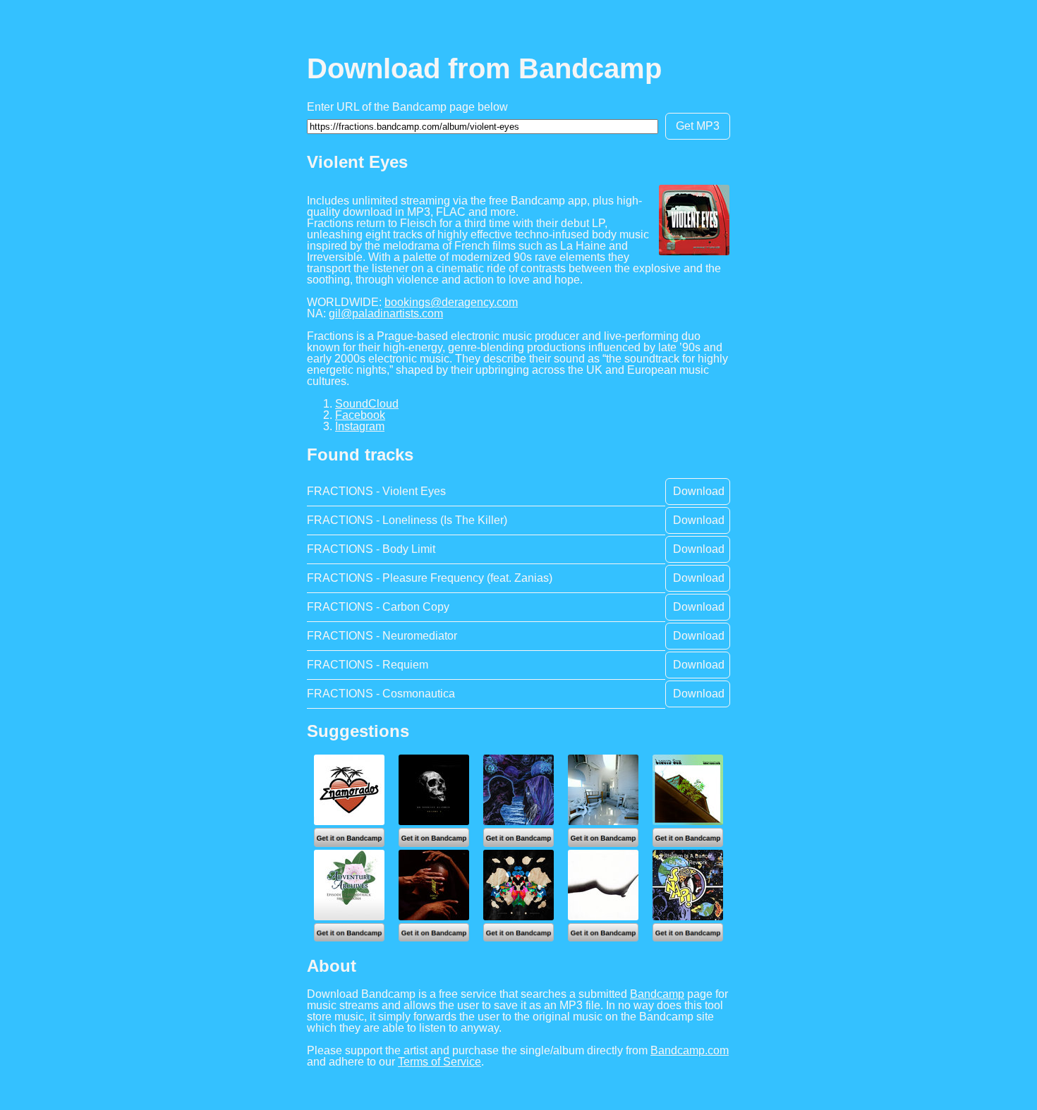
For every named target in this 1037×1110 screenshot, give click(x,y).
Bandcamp (657, 994)
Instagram (359, 426)
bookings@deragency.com (451, 302)
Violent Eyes (357, 161)
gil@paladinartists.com (386, 313)
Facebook (360, 415)
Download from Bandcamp (484, 68)
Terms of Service (439, 1062)
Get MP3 (698, 126)
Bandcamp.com (689, 1050)
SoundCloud (367, 404)
